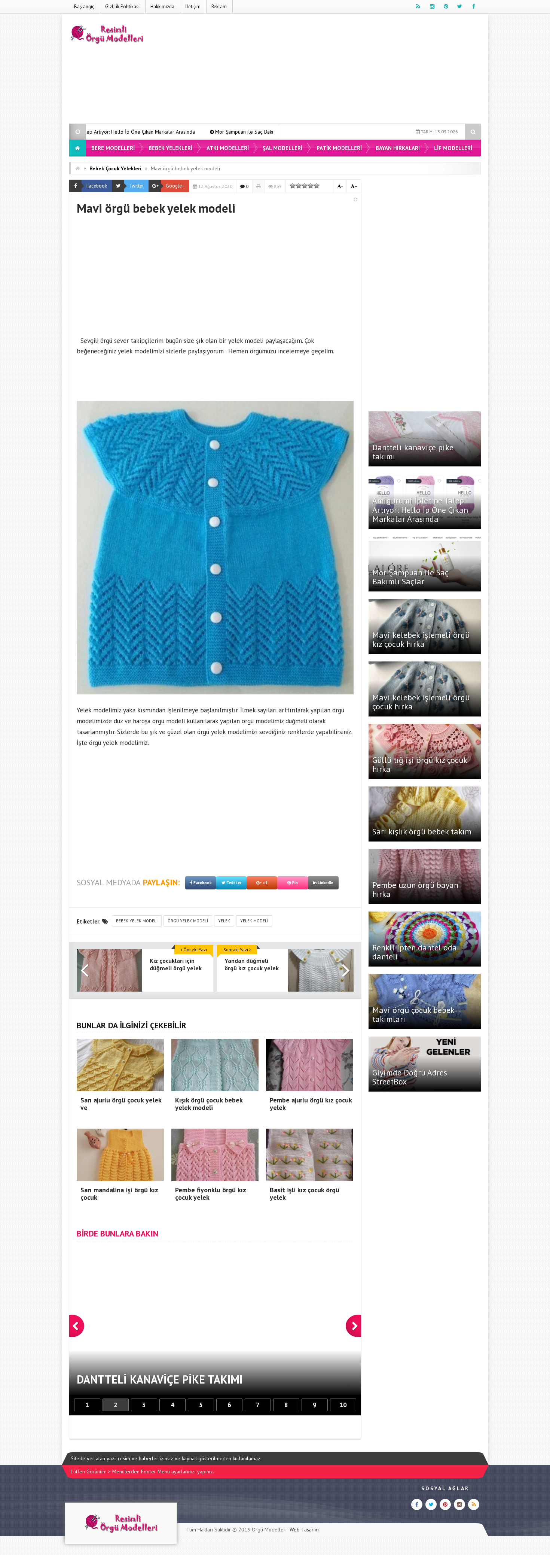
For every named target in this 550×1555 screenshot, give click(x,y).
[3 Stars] (305, 186)
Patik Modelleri (339, 148)
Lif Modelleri (453, 148)
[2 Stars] (299, 186)
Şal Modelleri (282, 148)
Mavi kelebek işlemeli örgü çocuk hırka (421, 702)
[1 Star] (293, 186)
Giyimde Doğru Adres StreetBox (409, 1077)
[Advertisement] (344, 70)
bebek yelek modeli (137, 920)
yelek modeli (254, 920)
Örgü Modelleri (269, 1529)
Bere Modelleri (113, 148)
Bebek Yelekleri (170, 148)
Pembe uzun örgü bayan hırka (415, 889)
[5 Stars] (317, 186)
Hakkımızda (162, 6)
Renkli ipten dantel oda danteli (414, 952)
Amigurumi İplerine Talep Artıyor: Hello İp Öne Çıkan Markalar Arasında (420, 509)
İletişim (193, 6)
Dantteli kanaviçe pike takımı (412, 452)
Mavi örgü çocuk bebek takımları (413, 1014)
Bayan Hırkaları (398, 148)
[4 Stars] (311, 186)
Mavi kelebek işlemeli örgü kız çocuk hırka (261, 131)
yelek (224, 920)
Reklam (219, 6)
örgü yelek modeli (188, 920)
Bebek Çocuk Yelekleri (115, 168)
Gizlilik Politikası (122, 6)
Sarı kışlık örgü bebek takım (421, 831)
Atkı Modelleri (228, 148)
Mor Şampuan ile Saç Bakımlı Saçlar (153, 131)
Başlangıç (84, 6)
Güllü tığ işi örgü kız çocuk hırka (419, 764)
